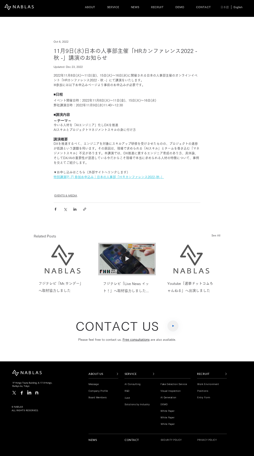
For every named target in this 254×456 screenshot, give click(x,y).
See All (216, 235)
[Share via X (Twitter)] (65, 209)
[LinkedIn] (29, 392)
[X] (14, 392)
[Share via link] (85, 209)
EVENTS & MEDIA (65, 195)
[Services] (172, 326)
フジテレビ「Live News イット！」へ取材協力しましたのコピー (126, 288)
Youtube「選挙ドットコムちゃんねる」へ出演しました (190, 287)
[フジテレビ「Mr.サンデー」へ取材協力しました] (62, 259)
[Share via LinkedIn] (75, 209)
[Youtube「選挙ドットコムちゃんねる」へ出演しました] (191, 259)
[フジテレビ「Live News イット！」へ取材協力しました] (127, 259)
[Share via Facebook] (55, 209)
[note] (36, 392)
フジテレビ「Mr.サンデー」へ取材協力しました (60, 287)
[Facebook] (21, 392)
